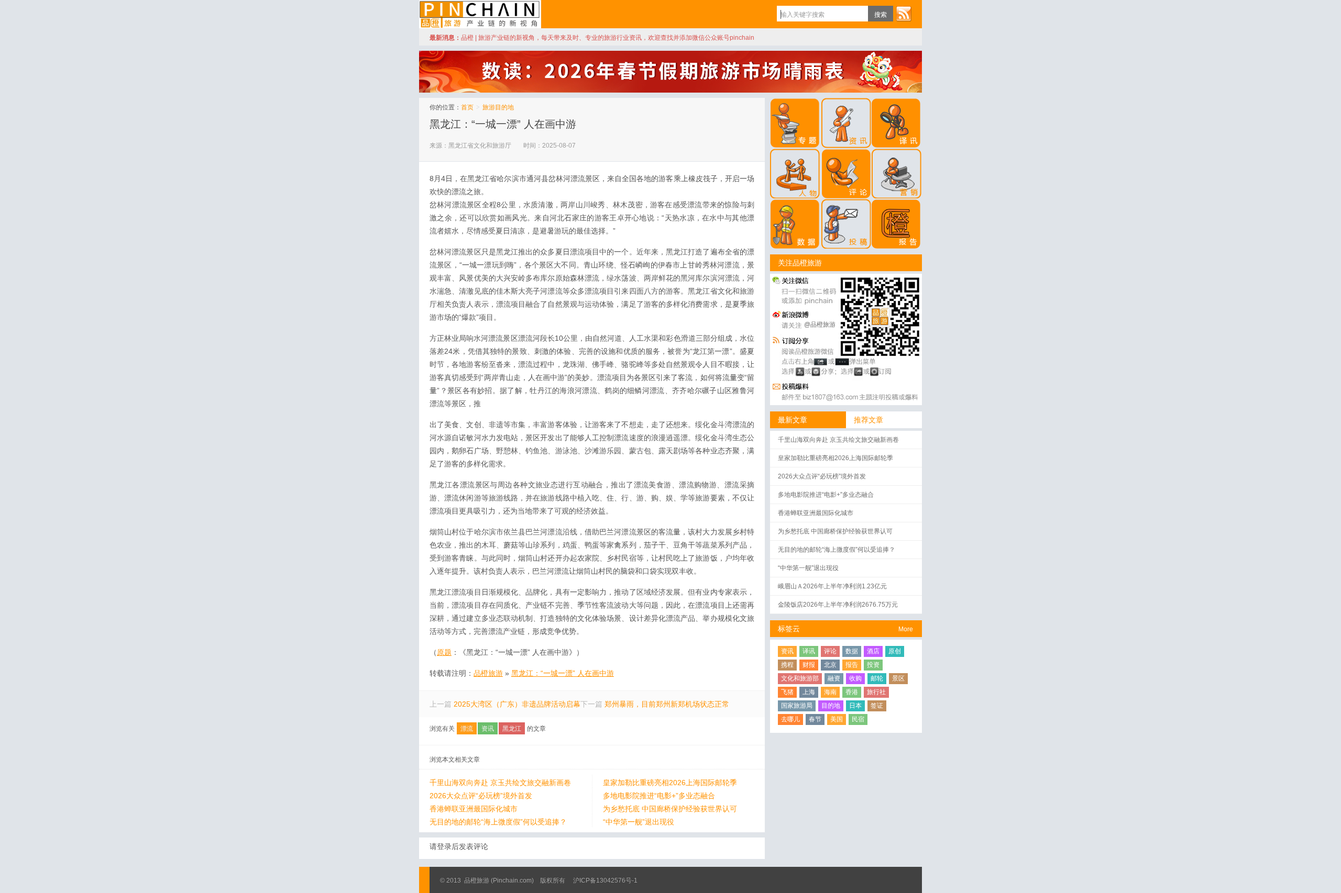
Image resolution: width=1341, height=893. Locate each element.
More (905, 629)
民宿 (858, 719)
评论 (830, 651)
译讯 (809, 651)
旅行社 (876, 692)
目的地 (830, 705)
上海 (809, 692)
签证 (877, 705)
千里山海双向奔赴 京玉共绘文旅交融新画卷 (500, 782)
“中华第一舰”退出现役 (638, 822)
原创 (894, 651)
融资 (834, 678)
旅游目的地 (498, 107)
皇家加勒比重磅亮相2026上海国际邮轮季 (670, 782)
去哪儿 (790, 719)
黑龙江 (511, 728)
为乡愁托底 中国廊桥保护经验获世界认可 (670, 809)
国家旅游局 (796, 705)
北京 (830, 664)
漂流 (466, 728)
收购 (855, 678)
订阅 (903, 13)
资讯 (487, 728)
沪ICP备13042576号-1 (605, 880)
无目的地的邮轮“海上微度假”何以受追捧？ (498, 822)
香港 (851, 692)
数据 (851, 651)
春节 (815, 719)
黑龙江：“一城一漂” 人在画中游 (503, 124)
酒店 (873, 651)
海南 (830, 692)
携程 (787, 664)
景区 (898, 678)
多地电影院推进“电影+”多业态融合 (659, 795)
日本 (855, 705)
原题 (444, 652)
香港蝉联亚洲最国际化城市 (474, 809)
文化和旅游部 (800, 678)
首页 (467, 107)
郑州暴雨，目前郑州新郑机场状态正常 (666, 704)
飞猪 (787, 692)
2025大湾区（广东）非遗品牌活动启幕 (517, 704)
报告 (851, 664)
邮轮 (877, 678)
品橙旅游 (480, 14)
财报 (809, 664)
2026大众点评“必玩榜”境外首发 (481, 795)
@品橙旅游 (820, 324)
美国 (836, 719)
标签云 (789, 628)
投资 (873, 664)
